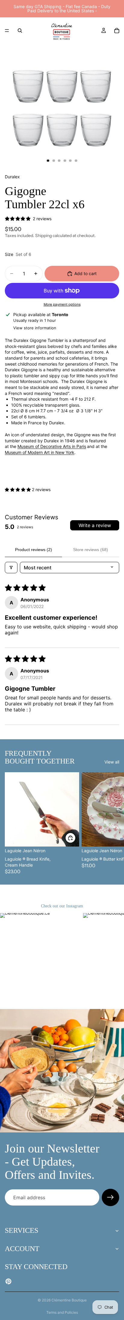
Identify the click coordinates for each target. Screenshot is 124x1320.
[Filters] (11, 567)
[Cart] (116, 30)
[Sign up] (110, 1197)
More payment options (62, 304)
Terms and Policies (62, 1312)
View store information (34, 327)
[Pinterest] (8, 1281)
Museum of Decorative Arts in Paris (51, 446)
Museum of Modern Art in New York (39, 452)
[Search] (19, 30)
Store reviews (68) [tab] (90, 549)
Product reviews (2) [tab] (33, 549)
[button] (18, 489)
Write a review (95, 525)
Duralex (12, 176)
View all (111, 761)
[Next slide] (112, 823)
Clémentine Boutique (69, 1300)
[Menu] (7, 30)
